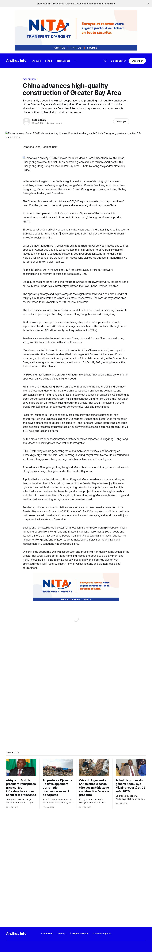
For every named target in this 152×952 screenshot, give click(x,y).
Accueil (37, 60)
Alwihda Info (16, 60)
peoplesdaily (39, 119)
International (63, 60)
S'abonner (137, 60)
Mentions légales (102, 933)
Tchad (48, 60)
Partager (121, 121)
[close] (148, 3)
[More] (75, 61)
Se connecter (118, 60)
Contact (61, 933)
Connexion (47, 933)
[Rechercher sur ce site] (105, 61)
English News (30, 79)
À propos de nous (79, 933)
